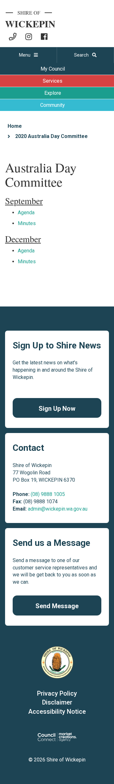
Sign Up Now (57, 408)
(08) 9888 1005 (48, 494)
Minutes (27, 223)
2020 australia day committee (51, 136)
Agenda (26, 213)
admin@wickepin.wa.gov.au (57, 509)
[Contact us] (12, 36)
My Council (53, 69)
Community (52, 105)
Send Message (57, 606)
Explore (52, 93)
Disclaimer (57, 702)
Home (15, 126)
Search (82, 55)
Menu (25, 55)
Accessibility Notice (57, 711)
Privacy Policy (57, 693)
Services (52, 81)
